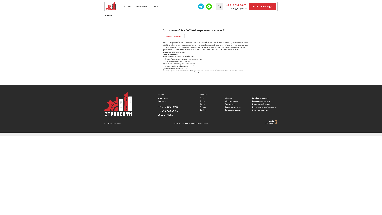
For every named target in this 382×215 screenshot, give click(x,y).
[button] (262, 6)
